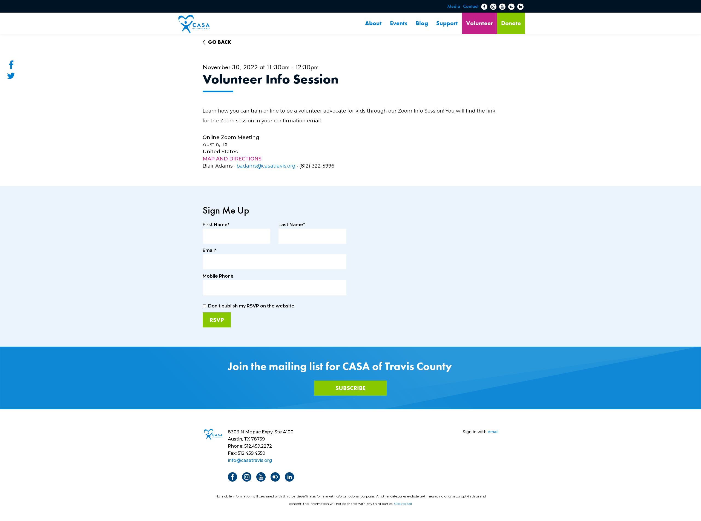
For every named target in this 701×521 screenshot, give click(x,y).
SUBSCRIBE (350, 388)
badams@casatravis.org (266, 166)
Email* (210, 250)
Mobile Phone (218, 276)
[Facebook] (11, 64)
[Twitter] (11, 75)
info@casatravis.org (250, 460)
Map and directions (232, 159)
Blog (422, 23)
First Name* (216, 224)
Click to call (403, 504)
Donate (511, 23)
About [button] (373, 23)
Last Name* (291, 224)
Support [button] (447, 23)
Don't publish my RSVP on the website (251, 306)
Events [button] (398, 23)
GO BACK (219, 42)
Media (453, 6)
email (493, 431)
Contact (470, 6)
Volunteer (479, 23)
